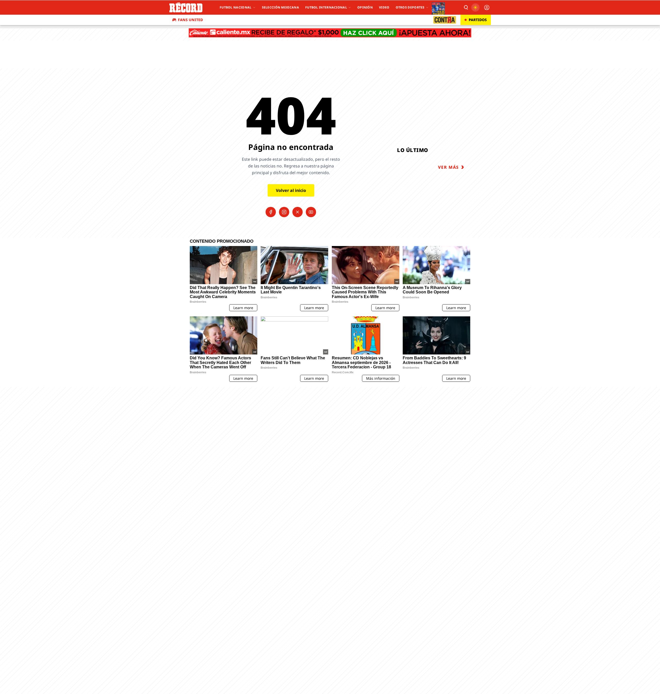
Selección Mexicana (280, 7)
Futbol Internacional (326, 7)
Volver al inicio (291, 190)
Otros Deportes (410, 7)
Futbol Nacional (236, 7)
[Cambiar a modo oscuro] (475, 7)
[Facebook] (271, 212)
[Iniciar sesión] (487, 7)
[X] (297, 212)
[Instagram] (284, 212)
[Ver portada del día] (438, 7)
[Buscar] (465, 7)
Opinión (365, 7)
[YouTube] (311, 212)
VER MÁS (448, 167)
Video (384, 7)
